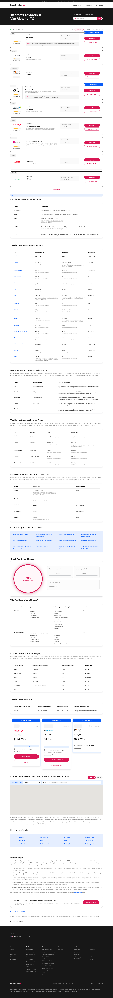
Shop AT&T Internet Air (56, 759)
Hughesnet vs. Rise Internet (67, 534)
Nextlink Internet (18, 270)
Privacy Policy (77, 949)
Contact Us (13, 959)
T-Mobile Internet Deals (48, 954)
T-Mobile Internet (30, 954)
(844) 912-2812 (93, 111)
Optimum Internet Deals (48, 974)
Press (11, 957)
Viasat (15, 356)
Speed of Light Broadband (20, 331)
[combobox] (73, 782)
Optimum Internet (31, 971)
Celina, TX (67, 837)
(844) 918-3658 (93, 146)
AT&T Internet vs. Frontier (20, 540)
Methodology (78, 892)
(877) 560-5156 (93, 163)
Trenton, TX (22, 844)
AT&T (15, 295)
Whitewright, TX (89, 844)
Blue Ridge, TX (44, 837)
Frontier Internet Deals (48, 963)
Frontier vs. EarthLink (42, 546)
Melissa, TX (67, 840)
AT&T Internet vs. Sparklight (21, 534)
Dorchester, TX (89, 837)
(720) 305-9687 (93, 77)
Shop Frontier (26, 756)
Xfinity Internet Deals (47, 968)
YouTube (92, 957)
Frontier (16, 262)
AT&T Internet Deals (47, 949)
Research (60, 949)
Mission (12, 952)
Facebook (92, 949)
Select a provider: (17, 782)
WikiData (92, 959)
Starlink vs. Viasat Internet (88, 540)
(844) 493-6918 (93, 94)
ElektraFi (16, 337)
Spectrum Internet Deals (48, 952)
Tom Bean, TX (89, 840)
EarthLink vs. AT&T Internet (44, 540)
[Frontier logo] (17, 125)
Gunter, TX (22, 840)
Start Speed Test (28, 578)
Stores (99, 777)
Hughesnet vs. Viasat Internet (67, 540)
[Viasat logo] (17, 107)
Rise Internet (17, 256)
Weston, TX (67, 844)
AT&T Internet (29, 949)
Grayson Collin (17, 276)
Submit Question (91, 902)
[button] (78, 5)
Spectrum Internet (31, 952)
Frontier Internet (30, 961)
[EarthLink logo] (17, 55)
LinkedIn (92, 952)
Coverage (92, 777)
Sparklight (16, 303)
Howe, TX (42, 840)
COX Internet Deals (47, 961)
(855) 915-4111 (93, 129)
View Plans (92, 38)
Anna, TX (21, 837)
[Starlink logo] (16, 90)
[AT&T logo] (17, 38)
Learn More (75, 1)
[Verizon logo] (17, 162)
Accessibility (77, 954)
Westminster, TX (44, 844)
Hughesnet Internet (31, 969)
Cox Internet (29, 959)
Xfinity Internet (30, 966)
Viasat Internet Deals (47, 965)
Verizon (16, 283)
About (12, 949)
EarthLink (16, 325)
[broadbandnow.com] (17, 5)
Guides (60, 952)
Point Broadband (18, 344)
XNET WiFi (16, 350)
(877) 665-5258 (93, 59)
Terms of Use (77, 952)
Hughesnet (17, 289)
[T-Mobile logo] (17, 142)
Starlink (16, 318)
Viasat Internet (30, 964)
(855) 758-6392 (93, 181)
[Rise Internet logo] (17, 72)
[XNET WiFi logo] (17, 179)
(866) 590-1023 (93, 42)
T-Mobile (16, 309)
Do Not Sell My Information (77, 957)
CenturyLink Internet (31, 957)
